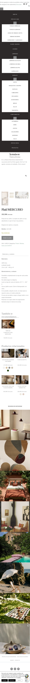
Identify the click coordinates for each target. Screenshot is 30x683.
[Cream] (23, 394)
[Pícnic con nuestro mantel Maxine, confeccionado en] (15, 608)
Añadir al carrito (7, 238)
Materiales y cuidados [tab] (8, 254)
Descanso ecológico (22, 656)
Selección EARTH (7, 245)
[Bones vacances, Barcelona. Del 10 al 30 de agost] (15, 547)
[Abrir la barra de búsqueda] (28, 5)
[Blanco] (4, 368)
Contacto (17, 660)
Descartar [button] (19, 4)
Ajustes (19, 680)
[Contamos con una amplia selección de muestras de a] (15, 455)
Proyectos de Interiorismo (9, 656)
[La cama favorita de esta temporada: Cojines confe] (15, 486)
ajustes (19, 677)
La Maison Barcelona (15, 155)
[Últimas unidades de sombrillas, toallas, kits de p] (15, 577)
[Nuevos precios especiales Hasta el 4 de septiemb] (15, 638)
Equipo (12, 660)
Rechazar (12, 680)
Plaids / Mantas (19, 243)
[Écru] (7, 368)
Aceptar (4, 680)
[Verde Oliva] (8, 370)
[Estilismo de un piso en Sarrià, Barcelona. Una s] (15, 516)
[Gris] (9, 368)
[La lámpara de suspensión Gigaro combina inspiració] (15, 425)
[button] (1, 9)
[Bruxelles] (21, 394)
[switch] (26, 681)
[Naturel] (12, 368)
